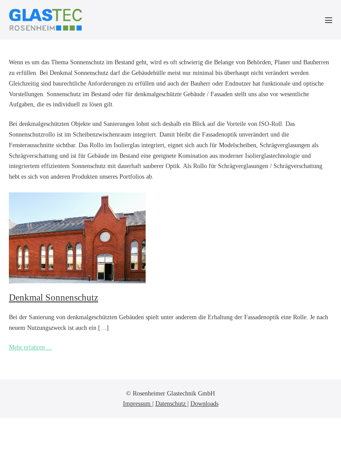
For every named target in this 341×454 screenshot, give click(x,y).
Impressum (137, 403)
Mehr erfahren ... (30, 348)
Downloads (204, 403)
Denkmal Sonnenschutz (53, 297)
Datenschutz (171, 403)
